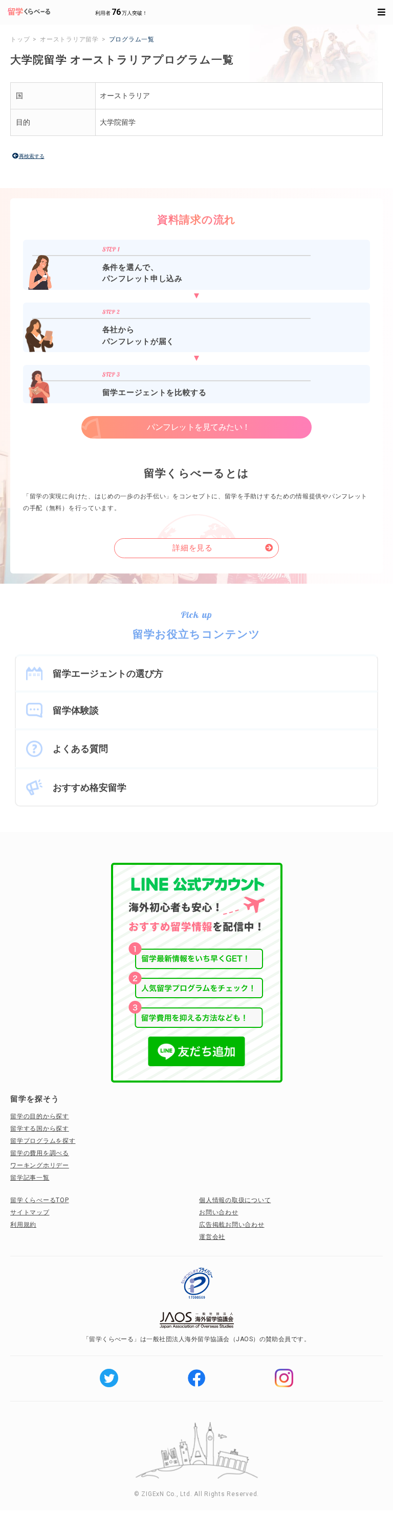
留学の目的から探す (39, 1116)
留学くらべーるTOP (39, 1200)
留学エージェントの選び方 (108, 673)
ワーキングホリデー (39, 1165)
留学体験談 (76, 710)
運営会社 (212, 1237)
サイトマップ (30, 1212)
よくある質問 (80, 748)
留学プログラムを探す (43, 1140)
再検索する (32, 156)
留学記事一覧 (30, 1177)
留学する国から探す (39, 1128)
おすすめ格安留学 (89, 787)
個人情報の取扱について (235, 1200)
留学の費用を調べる (39, 1153)
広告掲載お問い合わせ (232, 1224)
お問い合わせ (218, 1212)
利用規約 (23, 1224)
